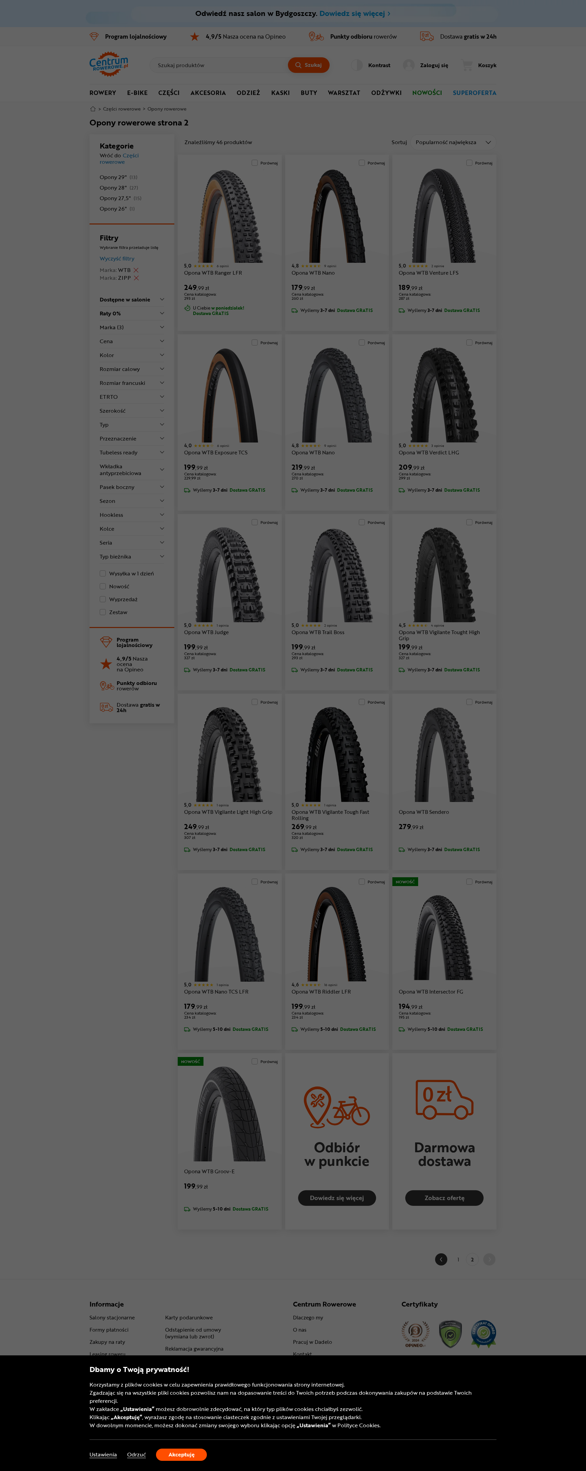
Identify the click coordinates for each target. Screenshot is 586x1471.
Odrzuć (136, 1454)
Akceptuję (182, 1454)
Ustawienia (103, 1454)
